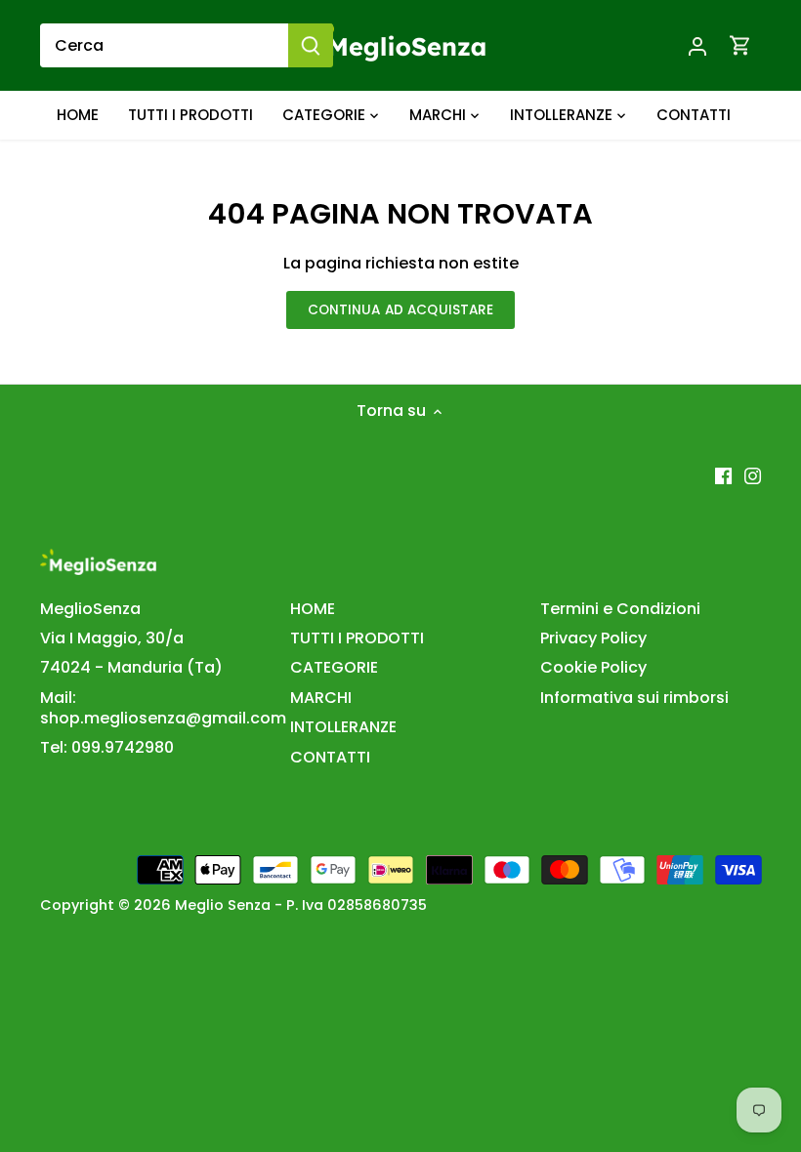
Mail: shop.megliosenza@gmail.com (163, 707)
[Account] (697, 45)
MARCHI (321, 697)
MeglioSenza (90, 608)
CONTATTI (330, 757)
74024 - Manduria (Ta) (131, 667)
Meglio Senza (223, 905)
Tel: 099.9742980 (107, 747)
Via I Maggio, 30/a (112, 638)
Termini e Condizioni (620, 608)
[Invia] (310, 45)
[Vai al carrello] (740, 45)
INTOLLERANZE (343, 727)
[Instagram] (752, 475)
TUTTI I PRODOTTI (357, 638)
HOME (312, 608)
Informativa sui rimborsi (634, 697)
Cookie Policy (593, 667)
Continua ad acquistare (401, 310)
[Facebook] (723, 475)
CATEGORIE (334, 667)
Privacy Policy (593, 638)
